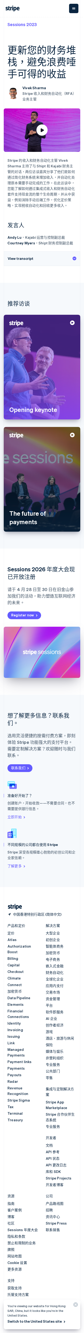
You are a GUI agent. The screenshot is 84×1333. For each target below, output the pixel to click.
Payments (16, 1068)
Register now (22, 615)
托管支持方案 (18, 1294)
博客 (10, 1216)
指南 (10, 1203)
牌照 (10, 1249)
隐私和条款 (16, 1236)
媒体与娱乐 (54, 1051)
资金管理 (53, 998)
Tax (10, 1106)
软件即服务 (54, 1012)
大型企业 (53, 933)
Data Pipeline (19, 997)
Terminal (15, 1113)
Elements (15, 1004)
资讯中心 (53, 1216)
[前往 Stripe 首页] (13, 907)
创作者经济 (54, 1025)
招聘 (49, 1210)
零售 (49, 1077)
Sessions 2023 (22, 24)
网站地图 (14, 1256)
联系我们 (18, 767)
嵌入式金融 (54, 966)
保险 (49, 1044)
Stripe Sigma (18, 1100)
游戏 (49, 1031)
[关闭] (75, 1305)
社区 (10, 1223)
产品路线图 (54, 1203)
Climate (14, 978)
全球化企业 (54, 979)
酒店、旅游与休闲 (60, 1038)
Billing (12, 958)
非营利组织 (54, 1058)
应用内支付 (54, 985)
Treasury (15, 1120)
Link (11, 1043)
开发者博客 (54, 1184)
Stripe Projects (58, 1178)
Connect (14, 984)
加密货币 (14, 991)
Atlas (12, 939)
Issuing (13, 1036)
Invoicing (15, 1029)
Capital (13, 965)
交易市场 (53, 992)
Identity (14, 1023)
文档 (49, 1145)
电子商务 (53, 959)
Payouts (14, 1074)
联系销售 (53, 1229)
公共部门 (53, 1071)
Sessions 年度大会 (22, 1229)
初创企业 (53, 939)
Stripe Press (56, 1223)
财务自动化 (54, 972)
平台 (49, 1005)
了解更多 (14, 866)
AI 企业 (51, 1018)
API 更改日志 (56, 1165)
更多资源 (14, 1269)
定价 (10, 933)
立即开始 (14, 816)
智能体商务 (54, 946)
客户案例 (14, 1210)
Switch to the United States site (34, 1321)
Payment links (19, 1061)
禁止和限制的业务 (21, 1243)
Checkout (15, 971)
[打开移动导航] (73, 8)
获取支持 (14, 1288)
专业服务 (53, 1064)
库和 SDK (53, 1171)
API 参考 (53, 1151)
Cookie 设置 (17, 1262)
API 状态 (53, 1158)
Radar (12, 1081)
